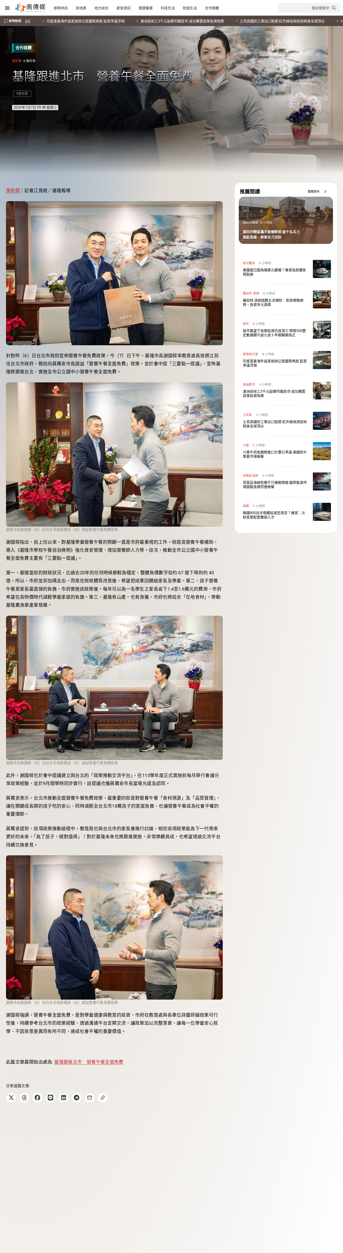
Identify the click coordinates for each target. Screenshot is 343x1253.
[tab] (61, 8)
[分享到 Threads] (24, 1097)
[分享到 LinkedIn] (63, 1097)
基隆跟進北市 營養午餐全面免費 (88, 1062)
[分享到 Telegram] (76, 1097)
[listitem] (286, 269)
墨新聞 (13, 190)
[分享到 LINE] (50, 1097)
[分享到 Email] (89, 1097)
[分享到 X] (11, 1097)
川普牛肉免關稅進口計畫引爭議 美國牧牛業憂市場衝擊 (179, 21)
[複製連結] (102, 1097)
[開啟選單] (7, 8)
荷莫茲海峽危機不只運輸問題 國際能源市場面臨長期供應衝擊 (286, 21)
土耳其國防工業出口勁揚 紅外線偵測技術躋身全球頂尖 (79, 21)
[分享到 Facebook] (37, 1097)
